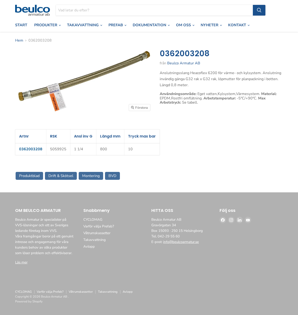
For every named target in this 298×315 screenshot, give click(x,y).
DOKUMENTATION (150, 25)
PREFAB (116, 25)
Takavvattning (94, 239)
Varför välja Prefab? (98, 226)
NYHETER (210, 25)
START (21, 25)
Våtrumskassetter (96, 233)
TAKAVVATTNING (83, 25)
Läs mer (21, 262)
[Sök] (259, 10)
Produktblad (29, 175)
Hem (19, 40)
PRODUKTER (46, 25)
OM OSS (184, 25)
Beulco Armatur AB (183, 63)
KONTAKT (237, 25)
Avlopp (89, 246)
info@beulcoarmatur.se (181, 242)
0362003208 (30, 149)
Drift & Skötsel (60, 175)
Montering (91, 175)
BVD (112, 175)
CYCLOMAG (92, 219)
